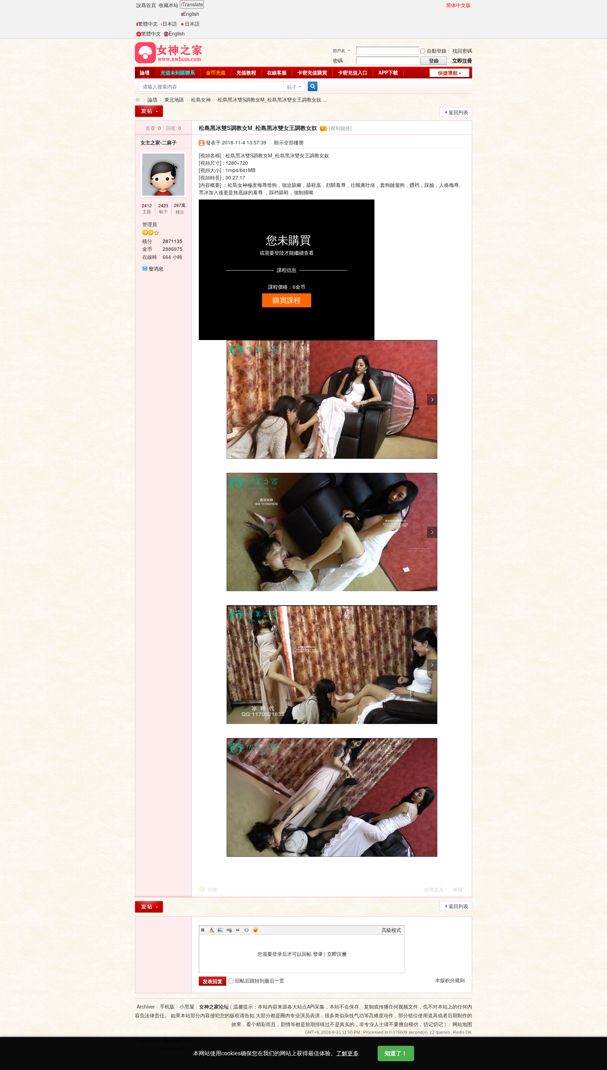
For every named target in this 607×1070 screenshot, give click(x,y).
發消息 (156, 268)
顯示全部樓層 (289, 142)
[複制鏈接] (340, 127)
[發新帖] (149, 111)
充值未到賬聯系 (178, 72)
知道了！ (396, 1053)
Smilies (255, 929)
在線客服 (277, 72)
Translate (192, 4)
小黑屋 (187, 1006)
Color (211, 929)
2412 (147, 205)
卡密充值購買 (312, 72)
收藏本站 (168, 4)
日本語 (169, 23)
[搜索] (311, 87)
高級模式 (391, 929)
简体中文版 (458, 4)
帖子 (292, 86)
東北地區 (174, 99)
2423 (163, 205)
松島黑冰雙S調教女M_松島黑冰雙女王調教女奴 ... (272, 99)
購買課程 (287, 300)
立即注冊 (462, 60)
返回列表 (458, 112)
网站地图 (462, 1023)
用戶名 (339, 50)
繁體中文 (148, 23)
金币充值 (216, 72)
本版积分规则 (450, 980)
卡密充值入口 (352, 72)
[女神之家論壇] (168, 52)
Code (246, 929)
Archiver (146, 1006)
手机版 (167, 1006)
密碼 (338, 60)
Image (220, 929)
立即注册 (337, 953)
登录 (318, 953)
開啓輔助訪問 (443, 5)
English (191, 13)
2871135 (172, 240)
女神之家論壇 (138, 99)
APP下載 (388, 72)
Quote (237, 929)
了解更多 (347, 1053)
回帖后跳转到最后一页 (259, 980)
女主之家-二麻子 (159, 142)
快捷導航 (448, 72)
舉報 (458, 889)
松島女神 (201, 99)
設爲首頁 (146, 4)
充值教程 (246, 72)
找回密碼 (462, 50)
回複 (212, 889)
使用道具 (434, 889)
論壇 (145, 72)
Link (229, 929)
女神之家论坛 (214, 1006)
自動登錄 (436, 50)
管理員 (149, 224)
